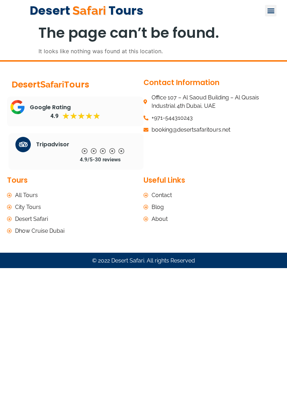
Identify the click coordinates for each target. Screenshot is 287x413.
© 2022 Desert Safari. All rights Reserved (143, 260)
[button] (270, 10)
